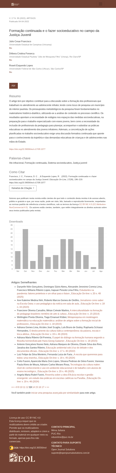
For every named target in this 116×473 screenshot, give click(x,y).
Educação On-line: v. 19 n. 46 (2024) (49, 334)
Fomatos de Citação (22, 188)
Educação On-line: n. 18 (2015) (46, 324)
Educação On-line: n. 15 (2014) (83, 314)
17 (43, 387)
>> (48, 387)
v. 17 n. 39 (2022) (17, 18)
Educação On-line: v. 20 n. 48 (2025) (56, 371)
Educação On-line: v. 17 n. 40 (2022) (57, 351)
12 (27, 387)
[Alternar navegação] (101, 4)
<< (12, 387)
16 (39, 387)
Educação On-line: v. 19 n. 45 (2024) (56, 358)
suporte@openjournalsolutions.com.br (70, 453)
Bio (10, 48)
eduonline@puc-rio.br (62, 437)
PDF (13, 85)
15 (36, 387)
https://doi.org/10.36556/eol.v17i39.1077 (27, 149)
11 (24, 387)
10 (21, 387)
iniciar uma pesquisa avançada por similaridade (55, 393)
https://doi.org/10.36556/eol (33, 448)
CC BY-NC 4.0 (33, 418)
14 (33, 387)
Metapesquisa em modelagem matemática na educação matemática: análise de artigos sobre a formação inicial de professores (59, 320)
